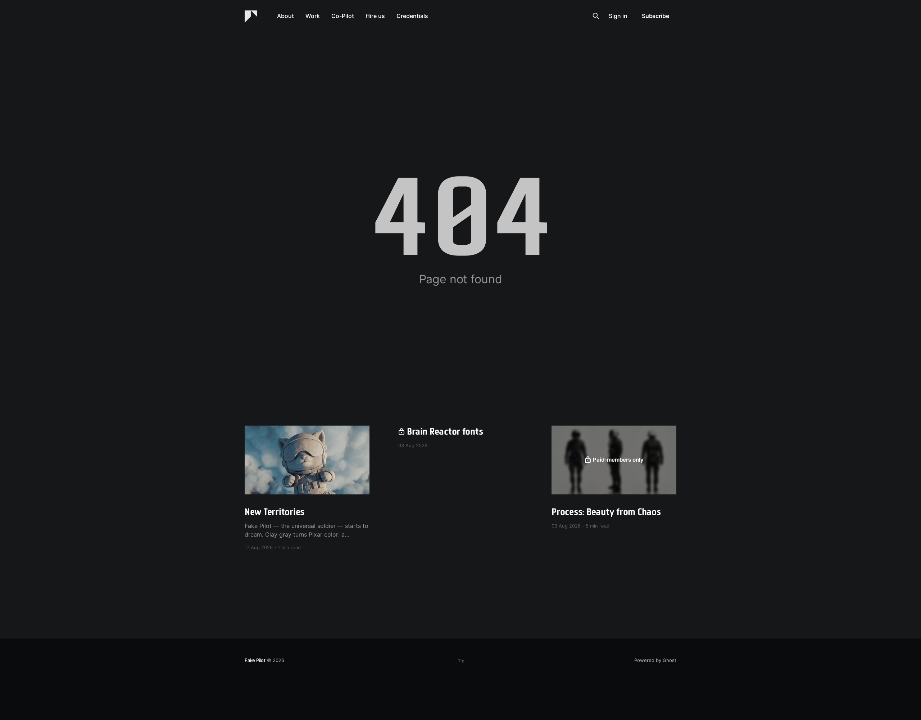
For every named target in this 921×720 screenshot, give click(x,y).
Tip (461, 660)
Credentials (412, 15)
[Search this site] (596, 16)
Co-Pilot (342, 15)
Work (312, 15)
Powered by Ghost (655, 660)
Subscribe (655, 15)
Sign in (618, 15)
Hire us (375, 15)
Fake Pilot (255, 660)
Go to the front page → (461, 292)
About (285, 15)
